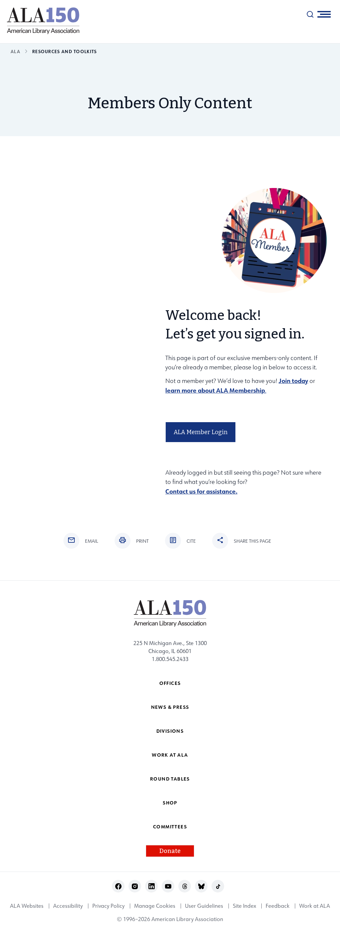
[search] (310, 14)
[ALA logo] (40, 21)
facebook (118, 886)
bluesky (201, 886)
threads (185, 886)
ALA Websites (26, 905)
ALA (15, 51)
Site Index (244, 905)
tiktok (218, 886)
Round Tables (170, 779)
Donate (170, 851)
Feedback (278, 905)
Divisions (170, 731)
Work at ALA (170, 755)
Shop (170, 802)
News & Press (170, 707)
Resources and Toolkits (64, 51)
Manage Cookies (154, 905)
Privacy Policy (108, 905)
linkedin (151, 886)
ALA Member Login (200, 432)
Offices (170, 683)
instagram (135, 886)
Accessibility (68, 905)
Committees (170, 826)
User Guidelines (204, 905)
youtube (168, 886)
